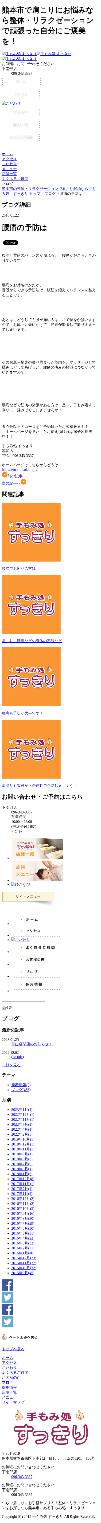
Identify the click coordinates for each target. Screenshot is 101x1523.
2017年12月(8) (22, 1179)
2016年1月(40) (22, 1253)
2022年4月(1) (21, 1129)
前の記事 (15, 476)
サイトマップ (13, 1402)
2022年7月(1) (21, 1124)
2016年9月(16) (22, 1213)
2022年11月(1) (22, 1119)
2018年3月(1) (21, 1169)
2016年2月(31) (22, 1248)
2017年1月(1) (21, 1194)
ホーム (7, 154)
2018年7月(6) (21, 1164)
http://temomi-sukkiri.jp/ (19, 470)
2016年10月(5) (22, 1209)
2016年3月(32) (22, 1243)
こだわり (9, 164)
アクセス (9, 159)
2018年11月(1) (22, 1149)
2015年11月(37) (23, 1263)
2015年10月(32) (23, 1268)
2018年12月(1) (22, 1144)
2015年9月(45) (22, 1273)
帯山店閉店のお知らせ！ (32, 1044)
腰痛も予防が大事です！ (22, 713)
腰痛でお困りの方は (19, 569)
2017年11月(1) (22, 1184)
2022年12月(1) (22, 1114)
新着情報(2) (21, 1085)
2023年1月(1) (21, 1110)
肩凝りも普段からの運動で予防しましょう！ (39, 786)
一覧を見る (11, 1065)
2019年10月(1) (22, 1139)
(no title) (17, 1057)
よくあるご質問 (15, 179)
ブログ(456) (21, 1090)
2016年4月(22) (22, 1238)
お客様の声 (11, 1377)
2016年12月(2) (22, 1199)
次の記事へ (11, 483)
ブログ (50, 194)
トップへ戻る (13, 1349)
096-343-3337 (21, 1477)
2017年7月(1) (21, 1189)
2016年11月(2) (22, 1204)
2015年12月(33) (23, 1258)
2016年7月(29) (22, 1223)
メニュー (9, 169)
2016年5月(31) (22, 1233)
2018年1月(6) (21, 1174)
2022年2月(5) (21, 1134)
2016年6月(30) (22, 1228)
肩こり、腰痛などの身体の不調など (32, 641)
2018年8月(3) (21, 1159)
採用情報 (9, 1387)
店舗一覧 (9, 174)
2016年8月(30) (22, 1218)
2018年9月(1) (21, 1154)
